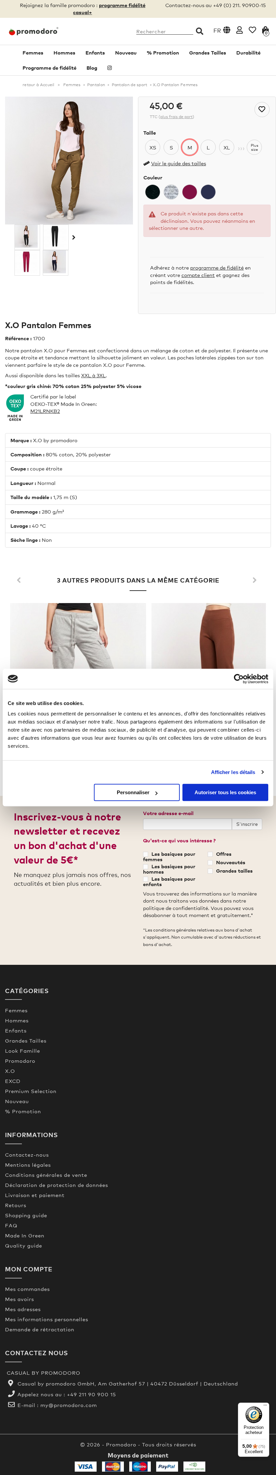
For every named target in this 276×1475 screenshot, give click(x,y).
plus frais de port (176, 116)
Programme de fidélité (49, 68)
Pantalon (96, 84)
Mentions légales (28, 1165)
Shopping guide (26, 1215)
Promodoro (20, 1061)
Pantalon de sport (129, 84)
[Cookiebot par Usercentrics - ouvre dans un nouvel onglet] (238, 679)
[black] (152, 192)
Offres (224, 854)
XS (152, 147)
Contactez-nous (27, 1155)
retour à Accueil (39, 84)
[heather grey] (171, 192)
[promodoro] (34, 31)
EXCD (13, 1081)
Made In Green (24, 1235)
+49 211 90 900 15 (91, 1394)
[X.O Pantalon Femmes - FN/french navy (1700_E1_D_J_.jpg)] (55, 261)
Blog (92, 68)
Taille (149, 133)
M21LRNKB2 (45, 411)
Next (256, 580)
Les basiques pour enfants (169, 881)
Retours (15, 1205)
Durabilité (248, 52)
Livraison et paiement (35, 1195)
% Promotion (163, 52)
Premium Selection (31, 1091)
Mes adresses (23, 1309)
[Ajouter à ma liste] (262, 109)
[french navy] (208, 192)
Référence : (18, 338)
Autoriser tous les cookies (225, 792)
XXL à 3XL (93, 375)
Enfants (95, 52)
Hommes (64, 52)
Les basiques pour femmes (169, 856)
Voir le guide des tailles (178, 163)
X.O (10, 1071)
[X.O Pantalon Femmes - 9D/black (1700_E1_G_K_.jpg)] (27, 236)
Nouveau (126, 52)
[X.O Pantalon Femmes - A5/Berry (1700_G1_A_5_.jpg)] (27, 261)
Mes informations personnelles (46, 1319)
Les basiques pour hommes (169, 869)
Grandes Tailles (207, 52)
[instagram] (109, 67)
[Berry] (189, 192)
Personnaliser (133, 792)
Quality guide (23, 1245)
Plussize (254, 147)
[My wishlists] (252, 29)
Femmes (33, 52)
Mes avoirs (19, 1299)
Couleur (152, 177)
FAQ (11, 1225)
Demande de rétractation (39, 1329)
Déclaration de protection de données (56, 1185)
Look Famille (22, 1051)
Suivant (73, 237)
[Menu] (265, 1407)
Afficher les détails (233, 772)
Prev (20, 580)
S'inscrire (247, 824)
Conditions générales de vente (46, 1175)
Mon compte (29, 1269)
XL (226, 147)
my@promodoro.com (68, 1405)
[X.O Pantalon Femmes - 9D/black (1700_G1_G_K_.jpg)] (55, 236)
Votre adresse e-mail (168, 813)
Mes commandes (27, 1289)
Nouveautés (230, 862)
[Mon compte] (239, 29)
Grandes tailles (234, 871)
